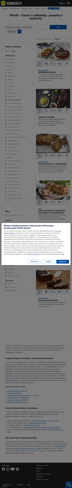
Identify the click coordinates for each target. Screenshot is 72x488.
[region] (36, 244)
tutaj (62, 254)
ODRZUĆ (48, 262)
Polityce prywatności (34, 254)
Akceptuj (62, 262)
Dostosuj (34, 262)
